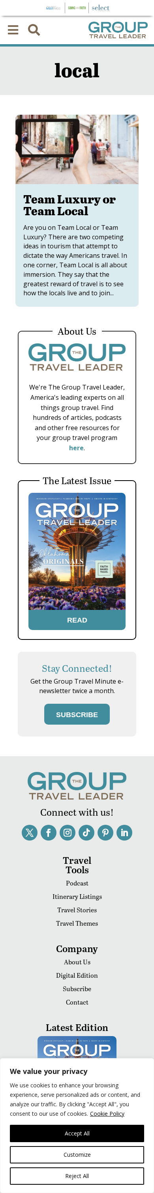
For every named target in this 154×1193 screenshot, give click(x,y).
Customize (77, 1154)
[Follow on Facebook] (48, 833)
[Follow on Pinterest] (105, 833)
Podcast (77, 883)
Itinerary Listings (77, 896)
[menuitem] (13, 30)
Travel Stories (77, 910)
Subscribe (77, 988)
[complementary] (77, 1125)
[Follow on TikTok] (86, 833)
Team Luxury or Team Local (69, 204)
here (76, 448)
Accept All (77, 1133)
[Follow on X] (30, 833)
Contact (77, 1002)
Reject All (77, 1176)
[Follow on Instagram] (67, 833)
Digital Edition (77, 975)
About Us (77, 962)
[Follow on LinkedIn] (124, 833)
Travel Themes (77, 923)
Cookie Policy (107, 1113)
